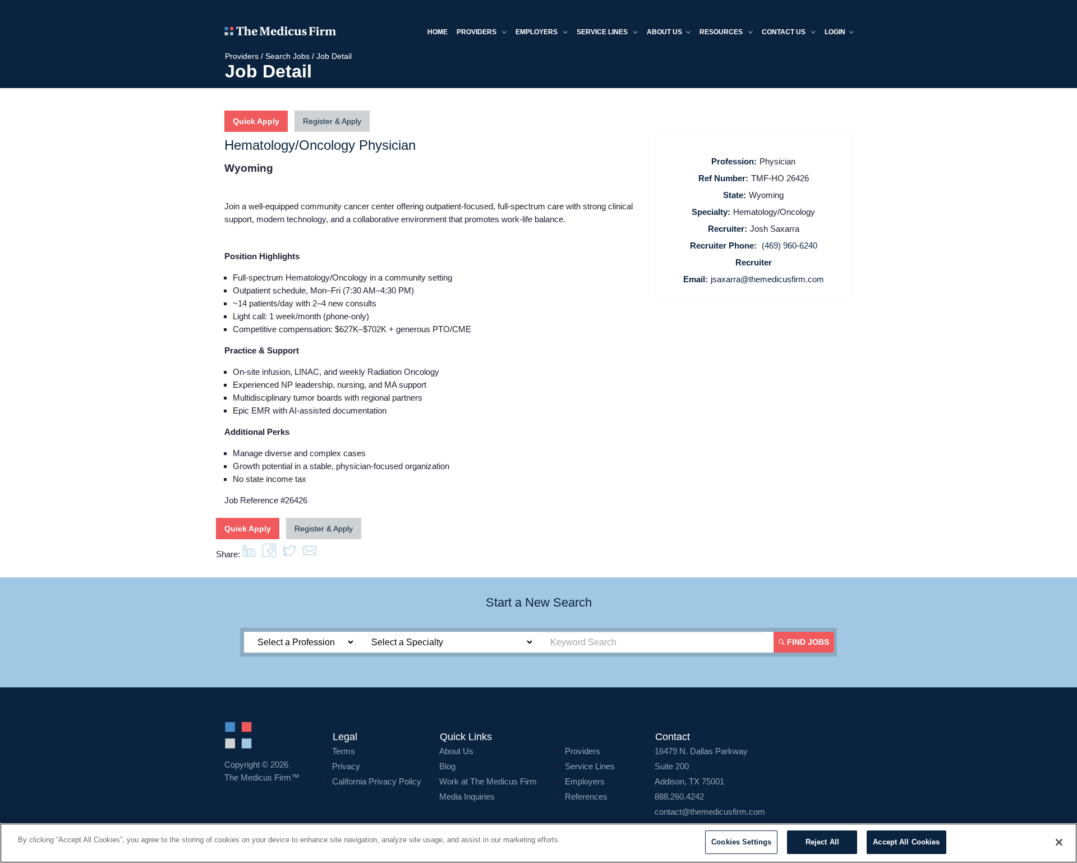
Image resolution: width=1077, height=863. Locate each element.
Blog (447, 766)
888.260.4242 (679, 796)
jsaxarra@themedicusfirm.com (767, 279)
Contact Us (784, 32)
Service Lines (603, 32)
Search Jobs (287, 56)
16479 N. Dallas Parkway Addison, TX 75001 (701, 766)
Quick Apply (256, 121)
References (586, 796)
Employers (537, 32)
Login (835, 32)
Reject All (822, 842)
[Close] (1059, 842)
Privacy (346, 766)
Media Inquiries (467, 796)
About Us (456, 751)
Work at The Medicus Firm (488, 781)
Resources (721, 32)
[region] (538, 843)
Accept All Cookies (906, 842)
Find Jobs (807, 641)
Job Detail (334, 56)
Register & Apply (332, 121)
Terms (343, 751)
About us (664, 32)
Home (437, 32)
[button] (309, 554)
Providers (477, 32)
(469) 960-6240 (789, 245)
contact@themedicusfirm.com (710, 811)
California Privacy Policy (376, 781)
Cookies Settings (741, 842)
